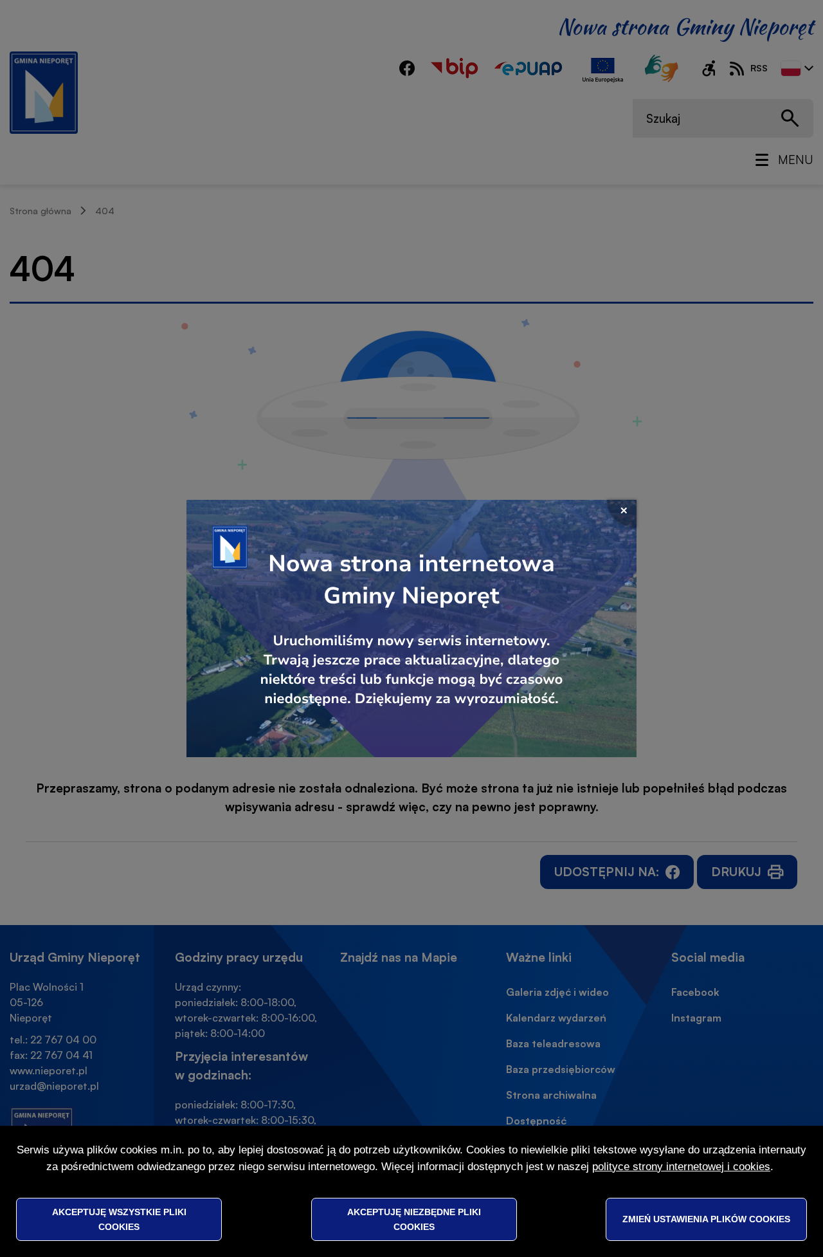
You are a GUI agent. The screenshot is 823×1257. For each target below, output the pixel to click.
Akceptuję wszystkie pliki (119, 1219)
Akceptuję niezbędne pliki (414, 1219)
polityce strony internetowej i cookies (681, 1167)
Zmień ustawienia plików (706, 1219)
